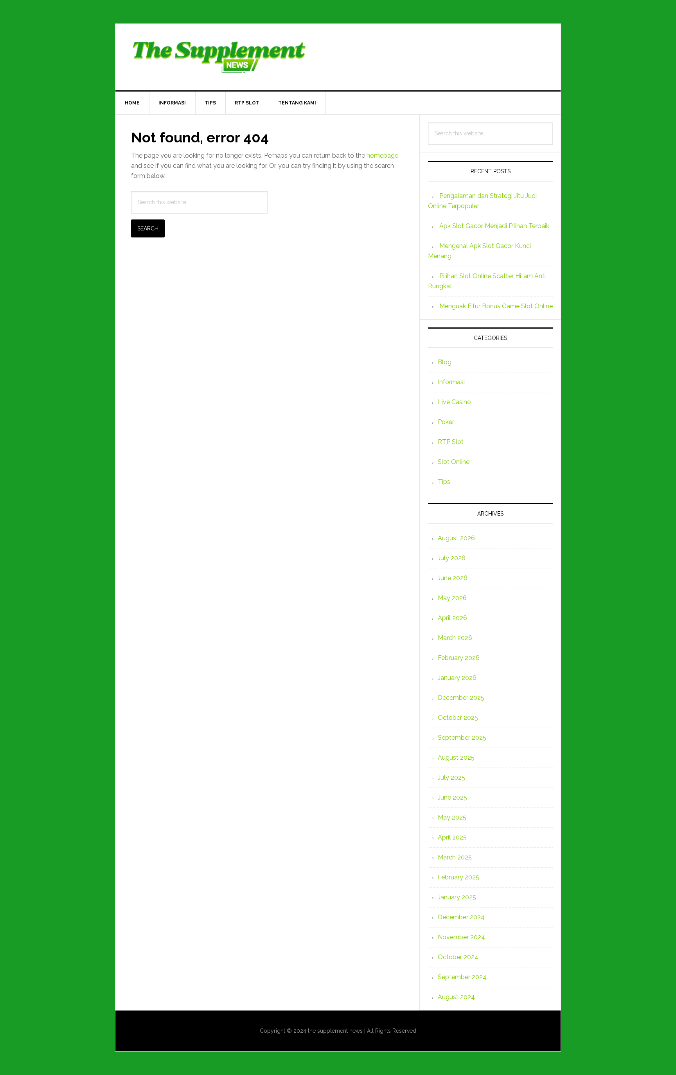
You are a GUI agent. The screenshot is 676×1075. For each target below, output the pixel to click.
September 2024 (462, 977)
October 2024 (458, 957)
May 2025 (452, 817)
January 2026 (457, 677)
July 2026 (452, 558)
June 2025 (452, 797)
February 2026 (459, 658)
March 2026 (455, 638)
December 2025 (461, 697)
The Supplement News (338, 57)
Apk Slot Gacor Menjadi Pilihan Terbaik (494, 226)
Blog (444, 362)
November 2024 (461, 937)
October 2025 (458, 717)
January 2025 (457, 897)
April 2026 (452, 618)
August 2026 (456, 538)
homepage (382, 155)
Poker (446, 422)
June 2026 (452, 578)
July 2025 (451, 777)
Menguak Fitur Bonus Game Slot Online (496, 306)
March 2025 (455, 857)
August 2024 (456, 997)
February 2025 (458, 877)
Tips (444, 481)
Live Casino (454, 402)
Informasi (451, 382)
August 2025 (456, 757)
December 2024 (461, 917)
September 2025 (462, 737)
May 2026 (452, 598)
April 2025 (452, 837)
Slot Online (453, 462)
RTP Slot (451, 442)
